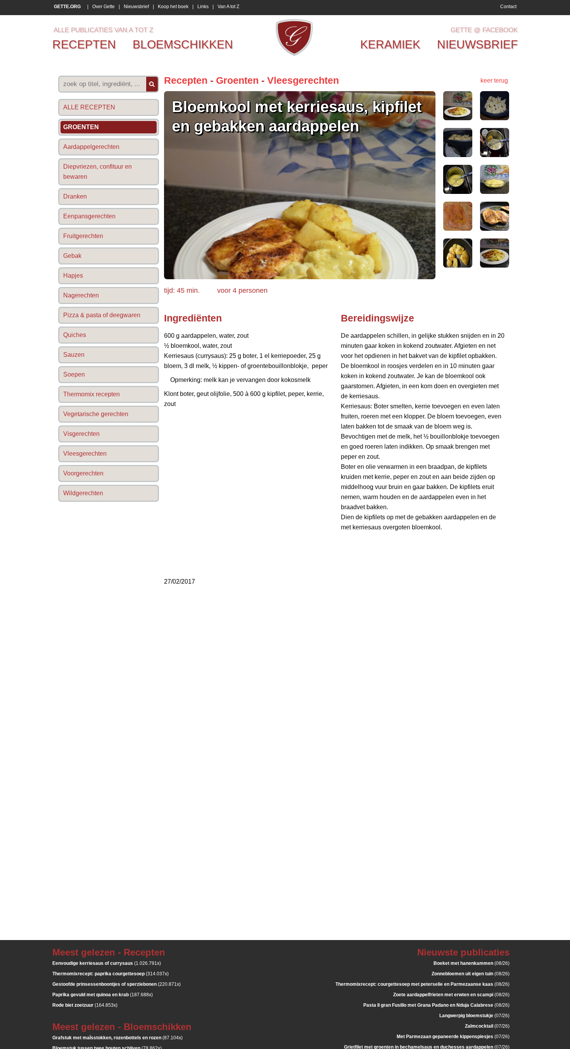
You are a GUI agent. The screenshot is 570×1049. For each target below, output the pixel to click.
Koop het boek (173, 6)
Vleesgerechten (303, 80)
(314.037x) (110, 973)
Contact (508, 6)
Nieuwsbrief (136, 6)
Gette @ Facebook (484, 30)
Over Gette (103, 6)
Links (203, 6)
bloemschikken (183, 44)
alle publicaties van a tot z (103, 30)
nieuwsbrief (477, 44)
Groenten (237, 80)
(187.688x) (102, 994)
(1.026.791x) (106, 963)
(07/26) (474, 1015)
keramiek (390, 44)
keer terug (494, 80)
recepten (84, 44)
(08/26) (472, 963)
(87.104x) (117, 1037)
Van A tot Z (228, 6)
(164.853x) (84, 1005)
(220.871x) (116, 984)
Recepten (185, 80)
